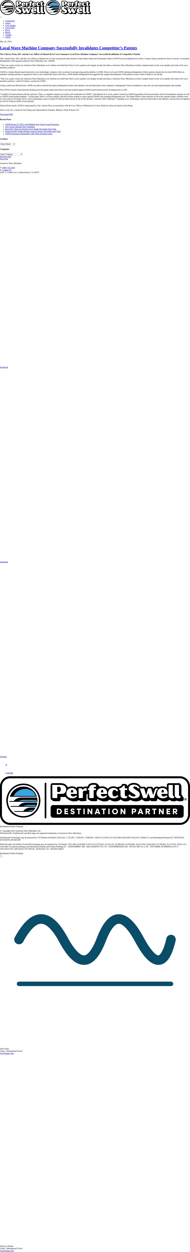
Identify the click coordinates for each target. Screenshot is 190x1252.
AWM (7, 37)
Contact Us (7, 170)
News (7, 30)
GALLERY (10, 28)
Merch (7, 32)
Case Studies (10, 25)
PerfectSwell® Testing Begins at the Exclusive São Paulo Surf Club (32, 131)
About (7, 23)
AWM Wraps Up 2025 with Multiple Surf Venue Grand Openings (32, 124)
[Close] (1, 856)
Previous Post (5, 157)
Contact (8, 35)
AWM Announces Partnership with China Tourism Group (28, 134)
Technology (10, 21)
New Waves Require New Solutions (20, 127)
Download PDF (6, 114)
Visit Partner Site (7, 1053)
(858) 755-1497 (8, 168)
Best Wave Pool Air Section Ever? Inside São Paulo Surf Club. (30, 129)
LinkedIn (9, 773)
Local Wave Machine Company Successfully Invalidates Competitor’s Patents (68, 47)
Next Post (4, 159)
